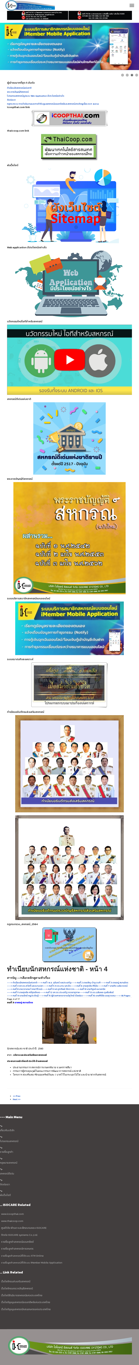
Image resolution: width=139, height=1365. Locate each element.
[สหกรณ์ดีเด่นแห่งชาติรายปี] (69, 438)
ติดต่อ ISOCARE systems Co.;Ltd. (19, 1235)
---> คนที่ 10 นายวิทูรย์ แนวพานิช (89, 989)
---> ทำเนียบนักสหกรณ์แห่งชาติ (22, 982)
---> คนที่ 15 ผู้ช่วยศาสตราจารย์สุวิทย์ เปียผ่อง (61, 995)
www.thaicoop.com (12, 1221)
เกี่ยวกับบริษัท (7, 1130)
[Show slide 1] (122, 75)
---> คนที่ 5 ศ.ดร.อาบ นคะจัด (57, 986)
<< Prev (16, 1096)
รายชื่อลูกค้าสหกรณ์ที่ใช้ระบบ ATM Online (22, 1256)
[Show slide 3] (131, 75)
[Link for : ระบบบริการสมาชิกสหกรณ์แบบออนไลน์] (69, 46)
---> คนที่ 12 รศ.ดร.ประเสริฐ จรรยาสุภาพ (60, 992)
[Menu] (132, 5)
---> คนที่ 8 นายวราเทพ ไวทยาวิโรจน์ (24, 989)
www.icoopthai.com (12, 1214)
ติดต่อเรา (5, 1184)
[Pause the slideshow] (128, 46)
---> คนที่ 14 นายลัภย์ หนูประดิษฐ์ (23, 995)
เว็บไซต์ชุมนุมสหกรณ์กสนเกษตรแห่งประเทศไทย (26, 1309)
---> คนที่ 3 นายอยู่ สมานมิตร (114, 982)
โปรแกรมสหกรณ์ (9, 1141)
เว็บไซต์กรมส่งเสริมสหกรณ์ (15, 1281)
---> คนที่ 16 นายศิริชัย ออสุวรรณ (99, 995)
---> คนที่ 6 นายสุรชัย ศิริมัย (84, 986)
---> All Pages (122, 995)
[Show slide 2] (127, 75)
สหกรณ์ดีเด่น (7, 1174)
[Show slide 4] (136, 75)
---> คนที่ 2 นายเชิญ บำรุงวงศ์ (85, 982)
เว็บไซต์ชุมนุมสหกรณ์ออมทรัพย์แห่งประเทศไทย (25, 1302)
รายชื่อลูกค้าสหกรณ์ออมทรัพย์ (17, 1242)
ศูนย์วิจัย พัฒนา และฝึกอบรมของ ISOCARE (24, 1228)
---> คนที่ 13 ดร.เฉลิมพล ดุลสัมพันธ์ (97, 992)
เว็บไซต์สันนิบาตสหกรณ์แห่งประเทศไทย (21, 1295)
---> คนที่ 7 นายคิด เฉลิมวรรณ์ (113, 986)
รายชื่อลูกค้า (6, 1152)
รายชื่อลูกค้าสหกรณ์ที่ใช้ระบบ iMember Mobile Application (31, 1262)
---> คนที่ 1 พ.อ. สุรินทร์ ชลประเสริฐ (54, 982)
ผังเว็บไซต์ (5, 1195)
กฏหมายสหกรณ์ (8, 1163)
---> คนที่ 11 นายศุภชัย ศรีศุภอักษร (23, 992)
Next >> (16, 1099)
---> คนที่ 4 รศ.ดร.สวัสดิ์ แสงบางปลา (25, 986)
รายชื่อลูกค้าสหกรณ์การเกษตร (17, 1249)
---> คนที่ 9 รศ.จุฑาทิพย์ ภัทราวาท (58, 989)
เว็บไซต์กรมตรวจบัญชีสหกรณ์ (17, 1288)
